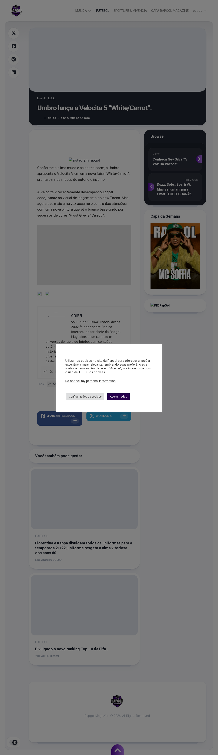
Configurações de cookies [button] (85, 396)
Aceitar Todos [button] (118, 396)
